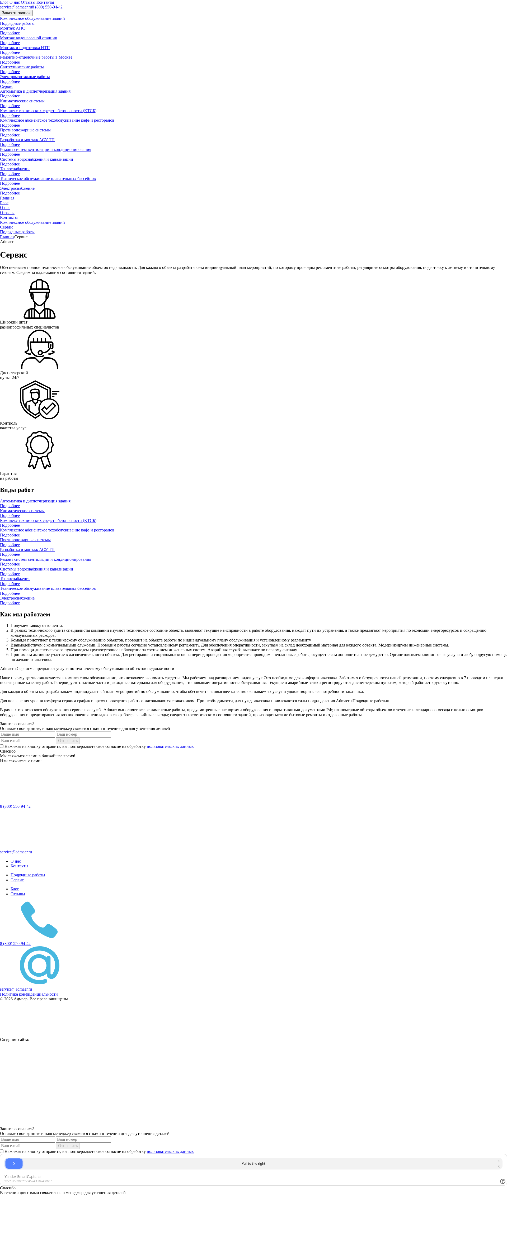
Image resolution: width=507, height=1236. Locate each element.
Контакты (45, 2)
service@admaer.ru (16, 7)
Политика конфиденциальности (29, 994)
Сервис (6, 86)
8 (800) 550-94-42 (47, 7)
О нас (15, 2)
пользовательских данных (170, 746)
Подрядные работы (17, 23)
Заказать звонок (16, 13)
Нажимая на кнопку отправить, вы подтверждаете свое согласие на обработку (98, 746)
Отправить (68, 740)
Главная (7, 198)
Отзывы (28, 2)
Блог (4, 2)
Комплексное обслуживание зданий (32, 18)
